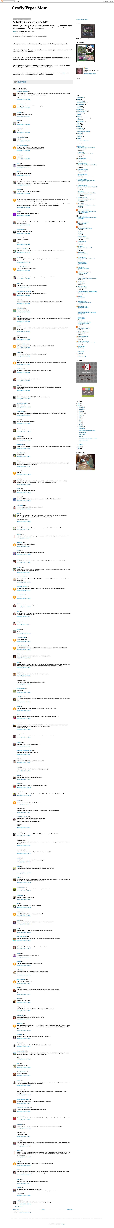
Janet (18, 179)
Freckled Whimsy (82, 277)
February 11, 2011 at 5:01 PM (23, 675)
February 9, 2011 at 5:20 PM (23, 287)
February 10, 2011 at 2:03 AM (23, 440)
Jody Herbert (20, 368)
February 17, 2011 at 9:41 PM (23, 1019)
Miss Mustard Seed (82, 174)
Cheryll (18, 550)
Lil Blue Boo (81, 152)
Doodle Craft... (81, 146)
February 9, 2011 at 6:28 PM (23, 312)
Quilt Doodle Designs (22, 586)
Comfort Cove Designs (22, 816)
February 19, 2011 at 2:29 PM (23, 1195)
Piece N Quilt (81, 203)
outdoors (79, 119)
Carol (18, 1140)
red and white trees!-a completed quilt (86, 258)
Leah (18, 171)
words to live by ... (82, 337)
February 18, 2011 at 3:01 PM (23, 1119)
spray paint (80, 129)
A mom (18, 1161)
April (80, 422)
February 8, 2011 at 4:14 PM (23, 132)
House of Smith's (82, 262)
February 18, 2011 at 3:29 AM (23, 1046)
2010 (79, 447)
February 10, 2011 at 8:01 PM (23, 572)
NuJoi (18, 654)
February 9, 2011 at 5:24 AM (23, 225)
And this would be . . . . (22, 344)
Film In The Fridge (82, 236)
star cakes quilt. (81, 297)
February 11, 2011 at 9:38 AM (23, 641)
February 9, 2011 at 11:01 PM (23, 415)
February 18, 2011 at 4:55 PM (23, 1128)
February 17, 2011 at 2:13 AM (23, 940)
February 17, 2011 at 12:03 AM (24, 924)
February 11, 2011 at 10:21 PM (24, 684)
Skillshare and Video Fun (83, 268)
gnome (79, 114)
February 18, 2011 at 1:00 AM (23, 1038)
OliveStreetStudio (21, 688)
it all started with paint (83, 336)
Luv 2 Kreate (81, 351)
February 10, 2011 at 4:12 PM (23, 546)
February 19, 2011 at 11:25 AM (24, 1175)
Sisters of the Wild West (83, 341)
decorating (80, 107)
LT (17, 360)
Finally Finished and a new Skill (85, 159)
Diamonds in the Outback (83, 237)
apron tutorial (80, 97)
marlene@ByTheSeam (22, 403)
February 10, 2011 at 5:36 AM (23, 484)
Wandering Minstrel (21, 1071)
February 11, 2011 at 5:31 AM (23, 590)
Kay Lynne (19, 734)
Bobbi (86, 68)
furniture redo (80, 113)
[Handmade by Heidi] (88, 37)
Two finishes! (81, 347)
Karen (18, 257)
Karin (18, 419)
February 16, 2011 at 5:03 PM (23, 915)
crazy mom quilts (82, 257)
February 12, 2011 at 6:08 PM (23, 729)
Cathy (18, 300)
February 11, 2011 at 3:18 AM (23, 582)
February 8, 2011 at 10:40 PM (23, 167)
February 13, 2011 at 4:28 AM (23, 746)
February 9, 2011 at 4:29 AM (23, 207)
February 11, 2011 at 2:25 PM (23, 667)
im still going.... (82, 428)
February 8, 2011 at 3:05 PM (23, 108)
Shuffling (80, 242)
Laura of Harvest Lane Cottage (24, 291)
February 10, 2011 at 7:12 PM (23, 562)
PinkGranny (19, 542)
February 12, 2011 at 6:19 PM (23, 737)
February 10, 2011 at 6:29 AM (23, 521)
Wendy (18, 998)
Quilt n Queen (20, 696)
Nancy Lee (19, 1124)
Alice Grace (19, 1116)
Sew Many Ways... (82, 301)
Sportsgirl (19, 428)
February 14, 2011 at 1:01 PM (23, 804)
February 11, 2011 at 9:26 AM (23, 633)
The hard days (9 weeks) (83, 323)
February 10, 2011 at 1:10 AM (23, 431)
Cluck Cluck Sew (82, 241)
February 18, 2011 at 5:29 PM (23, 1146)
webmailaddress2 (21, 137)
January (81, 444)
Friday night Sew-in (21, 82)
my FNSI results (82, 432)
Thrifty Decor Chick (82, 163)
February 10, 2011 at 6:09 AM (23, 500)
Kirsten (18, 783)
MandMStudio (20, 308)
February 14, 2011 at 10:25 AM (24, 795)
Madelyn (19, 742)
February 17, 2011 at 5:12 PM (23, 994)
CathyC (18, 283)
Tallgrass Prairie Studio (83, 222)
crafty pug (19, 969)
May (80, 421)
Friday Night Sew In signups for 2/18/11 (88, 438)
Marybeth (19, 112)
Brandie (18, 488)
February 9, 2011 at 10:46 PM (23, 407)
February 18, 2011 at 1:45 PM (23, 1103)
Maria (18, 163)
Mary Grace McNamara (22, 91)
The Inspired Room (82, 179)
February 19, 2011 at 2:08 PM (23, 1183)
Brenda (18, 800)
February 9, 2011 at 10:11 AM (23, 252)
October (81, 411)
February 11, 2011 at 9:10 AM (23, 607)
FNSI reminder (82, 434)
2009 (79, 448)
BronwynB (19, 1034)
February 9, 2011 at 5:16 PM (23, 278)
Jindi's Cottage (20, 887)
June (80, 419)
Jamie (18, 120)
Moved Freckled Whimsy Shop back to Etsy (87, 278)
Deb (18, 767)
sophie (18, 479)
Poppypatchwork (21, 576)
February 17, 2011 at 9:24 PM (23, 1010)
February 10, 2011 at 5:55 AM (23, 492)
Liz (17, 377)
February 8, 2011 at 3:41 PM (23, 116)
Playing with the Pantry (83, 253)
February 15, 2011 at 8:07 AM (23, 845)
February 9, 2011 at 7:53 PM (23, 364)
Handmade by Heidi (82, 306)
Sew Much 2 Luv (82, 281)
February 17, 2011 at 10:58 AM (24, 965)
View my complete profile (90, 73)
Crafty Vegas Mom (30, 8)
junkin (78, 116)
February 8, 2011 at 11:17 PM (23, 175)
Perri (18, 385)
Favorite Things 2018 (82, 263)
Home (43, 1209)
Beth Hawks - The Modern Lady (24, 750)
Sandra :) (19, 534)
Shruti (18, 775)
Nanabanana (20, 1015)
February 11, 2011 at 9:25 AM (23, 624)
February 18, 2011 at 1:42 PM (23, 1095)
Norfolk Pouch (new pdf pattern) (85, 228)
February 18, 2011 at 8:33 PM (23, 1157)
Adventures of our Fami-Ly (84, 322)
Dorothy (19, 706)
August (81, 415)
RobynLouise (20, 505)
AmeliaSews (20, 945)
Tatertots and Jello (82, 197)
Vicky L (18, 714)
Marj (18, 220)
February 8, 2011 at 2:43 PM (23, 99)
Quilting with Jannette (22, 645)
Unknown (19, 155)
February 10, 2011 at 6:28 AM (23, 509)
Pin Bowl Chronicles (82, 287)
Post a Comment (19, 1206)
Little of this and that (82, 273)
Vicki (18, 903)
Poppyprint (80, 246)
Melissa (18, 352)
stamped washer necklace (83, 131)
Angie (18, 470)
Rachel (18, 275)
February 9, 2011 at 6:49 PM (23, 331)
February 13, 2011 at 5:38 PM (23, 779)
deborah (19, 128)
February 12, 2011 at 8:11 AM (23, 710)
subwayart (79, 136)
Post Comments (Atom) (25, 1212)
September (81, 413)
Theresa (19, 1042)
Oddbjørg (19, 961)
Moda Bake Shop (82, 356)
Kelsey (18, 1200)
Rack (80, 442)
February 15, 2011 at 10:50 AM (24, 882)
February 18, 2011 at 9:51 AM (23, 1085)
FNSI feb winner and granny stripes (87, 430)
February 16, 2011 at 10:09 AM (24, 907)
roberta (18, 858)
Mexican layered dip (83, 440)
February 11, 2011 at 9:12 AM (23, 616)
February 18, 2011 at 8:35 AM (23, 1075)
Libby (18, 1063)
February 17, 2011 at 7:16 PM (23, 1002)
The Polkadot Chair (82, 185)
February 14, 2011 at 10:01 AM (24, 787)
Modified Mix (81, 267)
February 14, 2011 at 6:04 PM (23, 835)
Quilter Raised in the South (23, 1107)
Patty (18, 316)
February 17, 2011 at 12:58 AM (24, 932)
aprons (79, 99)
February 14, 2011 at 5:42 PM (23, 812)
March (80, 424)
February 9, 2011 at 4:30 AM (23, 215)
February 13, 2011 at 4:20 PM (23, 770)
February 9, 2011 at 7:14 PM (23, 339)
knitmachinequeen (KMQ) (23, 1099)
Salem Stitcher (20, 452)
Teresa (18, 559)
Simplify (80, 231)
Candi (18, 832)
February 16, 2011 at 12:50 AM (24, 890)
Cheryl (18, 672)
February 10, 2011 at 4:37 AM (23, 466)
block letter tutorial (81, 102)
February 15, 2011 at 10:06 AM (24, 873)
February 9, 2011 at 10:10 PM (23, 398)
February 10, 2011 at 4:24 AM (23, 456)
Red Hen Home (81, 252)
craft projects (80, 104)
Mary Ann (19, 567)
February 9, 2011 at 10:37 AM (23, 262)
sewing (79, 126)
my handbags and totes (83, 118)
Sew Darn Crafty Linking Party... (85, 302)
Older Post (69, 1209)
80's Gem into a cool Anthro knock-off (86, 342)
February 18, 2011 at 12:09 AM (24, 1030)
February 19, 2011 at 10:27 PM (24, 1204)
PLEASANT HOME (82, 286)
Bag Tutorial (80, 101)
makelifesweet (81, 317)
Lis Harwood (20, 444)
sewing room (80, 128)
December (81, 407)
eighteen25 (80, 353)
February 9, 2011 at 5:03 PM (23, 270)
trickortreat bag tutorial (82, 140)
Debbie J (19, 792)
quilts (78, 123)
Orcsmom (19, 237)
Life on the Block (82, 158)
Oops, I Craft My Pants (83, 331)
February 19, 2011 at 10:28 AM (24, 1165)
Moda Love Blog (81, 318)
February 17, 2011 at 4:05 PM (23, 983)
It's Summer (80, 233)
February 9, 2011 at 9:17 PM (23, 380)
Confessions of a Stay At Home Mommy (87, 291)
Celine (18, 758)
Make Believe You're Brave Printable (86, 292)
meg (18, 211)
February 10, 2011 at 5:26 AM (23, 474)
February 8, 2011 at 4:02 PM (23, 124)
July (80, 417)
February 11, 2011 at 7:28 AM (23, 598)
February (81, 426)
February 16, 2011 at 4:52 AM (23, 899)
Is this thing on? (81, 333)
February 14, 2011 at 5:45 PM (23, 827)
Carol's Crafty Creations (84, 311)
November (81, 409)
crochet (79, 106)
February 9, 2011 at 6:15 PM (23, 303)
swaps (79, 138)
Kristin (18, 866)
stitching (79, 135)
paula (18, 603)
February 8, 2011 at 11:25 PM (23, 185)
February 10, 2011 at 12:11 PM (24, 538)
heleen (18, 920)
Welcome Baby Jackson (83, 307)
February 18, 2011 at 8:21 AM (23, 1067)
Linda (18, 326)
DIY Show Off (81, 191)
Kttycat (18, 526)
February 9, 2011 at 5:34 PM (23, 295)
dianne (18, 629)
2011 (79, 405)
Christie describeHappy (22, 248)
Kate (18, 395)
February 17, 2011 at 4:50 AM (23, 948)
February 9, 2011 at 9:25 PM (23, 390)
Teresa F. (19, 189)
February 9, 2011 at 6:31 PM (23, 321)
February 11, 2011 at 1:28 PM (23, 649)
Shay (18, 461)
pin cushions (80, 121)
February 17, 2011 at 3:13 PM (23, 975)
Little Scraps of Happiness (84, 272)
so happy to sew (82, 327)
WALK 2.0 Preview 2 (82, 223)
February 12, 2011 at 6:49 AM (23, 702)
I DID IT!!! (81, 436)
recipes (79, 124)
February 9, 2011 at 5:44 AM (23, 244)
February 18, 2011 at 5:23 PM (23, 1136)
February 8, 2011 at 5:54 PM (23, 150)
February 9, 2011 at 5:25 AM (23, 233)
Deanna (18, 497)
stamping (79, 133)
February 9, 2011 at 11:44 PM (23, 423)
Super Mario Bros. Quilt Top (84, 328)
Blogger (63, 1224)
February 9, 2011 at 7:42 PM (23, 347)
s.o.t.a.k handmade (82, 227)
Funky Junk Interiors (83, 169)
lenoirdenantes (20, 594)
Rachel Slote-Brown (21, 266)
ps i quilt (80, 296)
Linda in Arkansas (21, 979)
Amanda (19, 436)
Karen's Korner (20, 411)
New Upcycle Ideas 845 (83, 170)
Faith (18, 987)
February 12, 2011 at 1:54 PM (23, 718)
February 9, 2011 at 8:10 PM (23, 372)
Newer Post (16, 1209)
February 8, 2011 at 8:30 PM (23, 158)
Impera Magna (20, 104)
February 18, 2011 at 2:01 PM (23, 1111)
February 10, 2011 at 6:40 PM (23, 554)
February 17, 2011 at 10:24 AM (24, 957)
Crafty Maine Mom (21, 1051)
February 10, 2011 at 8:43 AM (23, 529)
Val (17, 335)
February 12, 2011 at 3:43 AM (23, 692)
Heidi (14, 31)
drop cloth (79, 109)
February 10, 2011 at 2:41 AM (23, 448)
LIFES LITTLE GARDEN (83, 210)
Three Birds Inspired (21, 936)
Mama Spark (20, 895)
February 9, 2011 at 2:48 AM (23, 193)
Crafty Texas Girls (82, 216)
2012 (79, 403)
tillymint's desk (81, 346)
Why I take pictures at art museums (85, 175)
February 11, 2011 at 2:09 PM (23, 657)
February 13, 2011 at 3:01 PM (23, 762)
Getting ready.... (81, 283)
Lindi (18, 662)
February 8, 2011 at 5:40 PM (23, 141)
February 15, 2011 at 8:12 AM (23, 853)
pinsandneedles (20, 229)
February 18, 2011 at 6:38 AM (23, 1059)
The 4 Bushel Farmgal (22, 145)
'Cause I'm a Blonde (21, 637)
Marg (18, 928)
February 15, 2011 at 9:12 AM (23, 862)
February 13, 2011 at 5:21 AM (23, 754)
